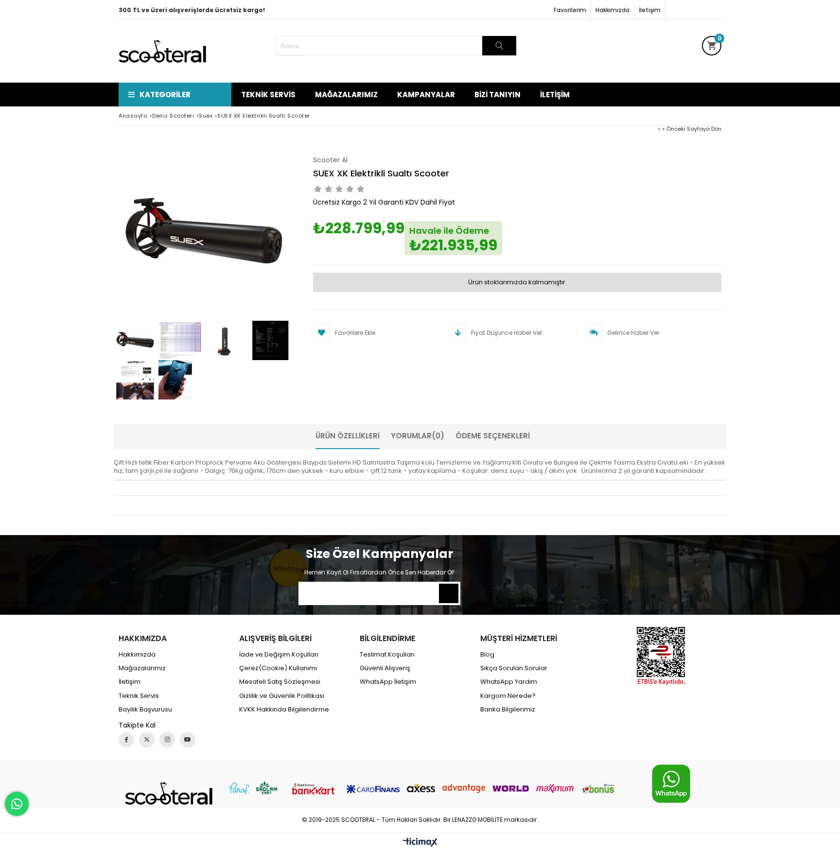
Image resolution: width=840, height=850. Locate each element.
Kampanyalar (426, 94)
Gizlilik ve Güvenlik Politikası (281, 696)
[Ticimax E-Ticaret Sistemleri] (420, 843)
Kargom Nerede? (508, 696)
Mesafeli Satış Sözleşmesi (279, 681)
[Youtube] (187, 739)
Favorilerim (570, 10)
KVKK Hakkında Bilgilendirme (284, 709)
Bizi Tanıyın (497, 94)
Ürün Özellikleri (347, 436)
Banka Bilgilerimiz (507, 709)
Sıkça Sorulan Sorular (513, 668)
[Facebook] (126, 739)
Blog (487, 654)
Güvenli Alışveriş (385, 668)
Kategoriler (165, 94)
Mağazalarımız (346, 94)
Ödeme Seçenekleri (492, 436)
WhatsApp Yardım (508, 681)
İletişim (650, 10)
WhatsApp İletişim (388, 681)
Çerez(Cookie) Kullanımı (278, 668)
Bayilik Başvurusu (145, 709)
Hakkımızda (612, 10)
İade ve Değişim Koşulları (278, 654)
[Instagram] (167, 739)
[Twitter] (147, 739)
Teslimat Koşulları (387, 654)
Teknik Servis (268, 94)
